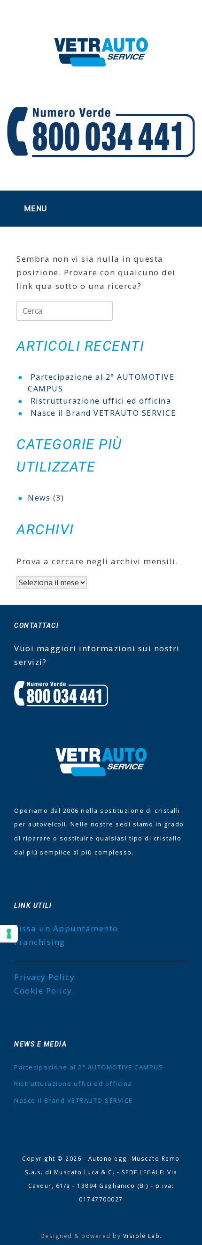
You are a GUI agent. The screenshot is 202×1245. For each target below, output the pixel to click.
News (39, 498)
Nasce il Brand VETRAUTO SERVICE (103, 413)
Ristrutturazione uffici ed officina (101, 401)
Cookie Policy (43, 990)
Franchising (39, 941)
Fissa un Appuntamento (66, 928)
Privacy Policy (44, 977)
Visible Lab (141, 1235)
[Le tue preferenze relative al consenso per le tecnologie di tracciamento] (9, 934)
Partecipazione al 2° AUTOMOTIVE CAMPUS (88, 1067)
